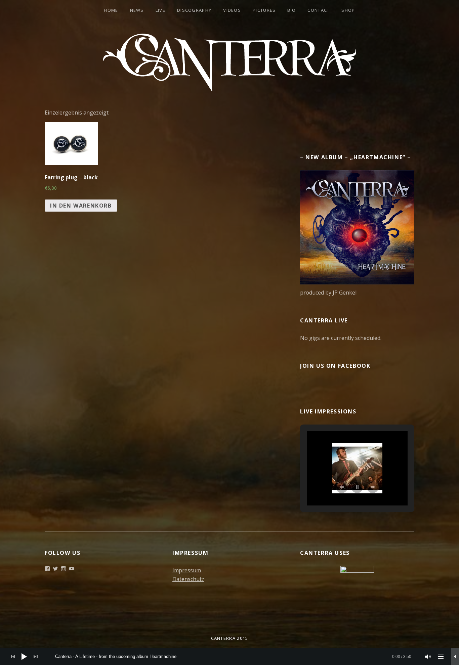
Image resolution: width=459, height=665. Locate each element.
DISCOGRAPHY (194, 10)
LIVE (160, 10)
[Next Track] (35, 656)
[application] (229, 656)
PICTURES (264, 10)
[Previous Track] (12, 656)
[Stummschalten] (428, 656)
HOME (111, 10)
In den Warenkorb (81, 205)
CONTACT (318, 10)
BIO (291, 10)
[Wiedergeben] (24, 656)
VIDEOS (232, 10)
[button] (342, 487)
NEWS (137, 10)
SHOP (348, 10)
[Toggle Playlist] (440, 656)
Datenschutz (188, 579)
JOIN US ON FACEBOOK (335, 365)
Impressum (186, 570)
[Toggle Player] (455, 656)
